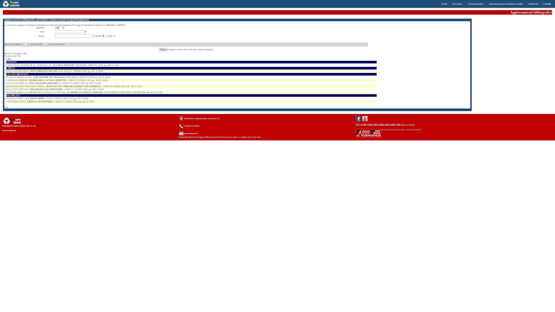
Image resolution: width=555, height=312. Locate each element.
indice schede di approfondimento (69, 20)
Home (444, 4)
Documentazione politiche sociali (506, 4)
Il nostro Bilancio (9, 131)
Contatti (547, 4)
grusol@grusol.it (191, 133)
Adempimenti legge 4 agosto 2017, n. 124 (19, 126)
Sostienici (533, 4)
